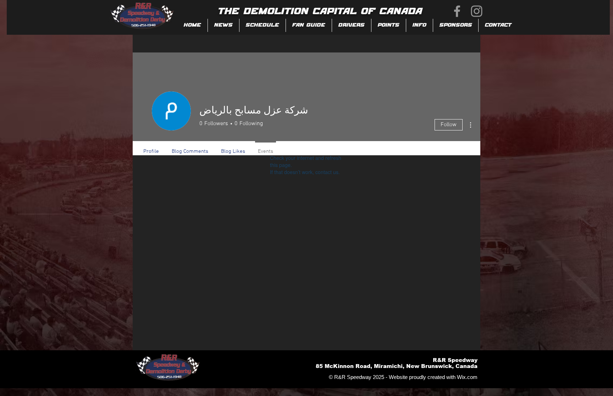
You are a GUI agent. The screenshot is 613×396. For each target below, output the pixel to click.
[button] (309, 25)
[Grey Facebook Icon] (457, 11)
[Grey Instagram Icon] (476, 11)
